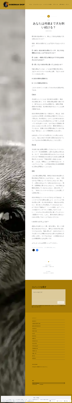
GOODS (33, 328)
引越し (33, 353)
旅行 (33, 355)
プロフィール (55, 4)
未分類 (33, 358)
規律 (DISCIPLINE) (35, 326)
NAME (33, 338)
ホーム (31, 4)
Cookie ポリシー (30, 401)
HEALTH (33, 331)
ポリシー (67, 4)
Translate (41, 384)
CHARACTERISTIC (35, 323)
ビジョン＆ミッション (37, 4)
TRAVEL (33, 350)
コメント (61, 302)
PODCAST (34, 340)
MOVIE (33, 335)
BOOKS (33, 321)
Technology (34, 345)
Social (33, 343)
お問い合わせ (61, 4)
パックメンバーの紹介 (47, 4)
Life (33, 333)
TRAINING (34, 348)
